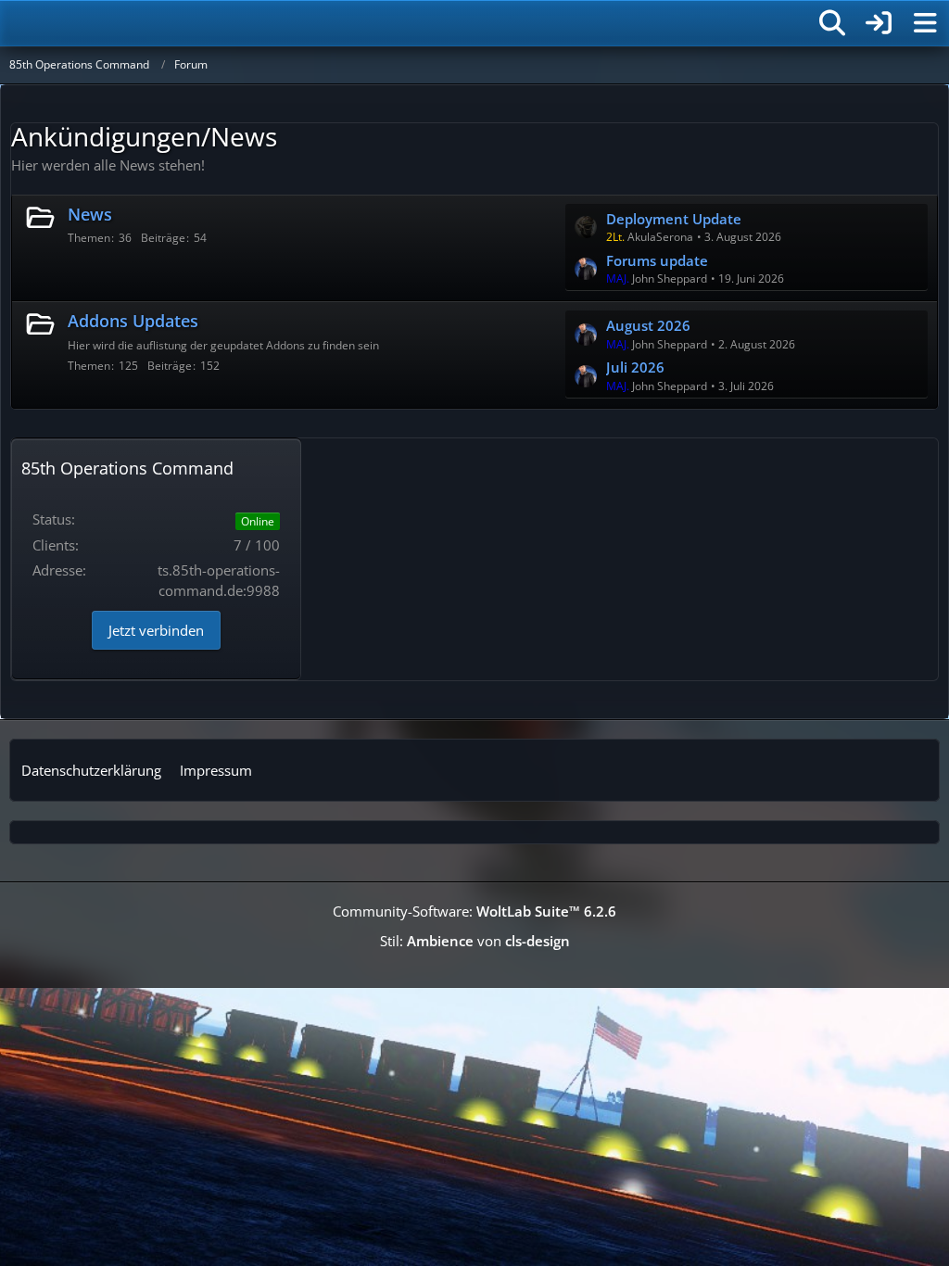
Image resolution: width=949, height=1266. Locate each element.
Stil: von (475, 940)
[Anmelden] (878, 23)
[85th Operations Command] (121, 23)
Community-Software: (474, 911)
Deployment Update (673, 218)
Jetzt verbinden (156, 630)
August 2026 (648, 325)
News (90, 214)
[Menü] (924, 23)
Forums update (657, 260)
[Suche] (832, 23)
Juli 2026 (635, 367)
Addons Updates (133, 321)
